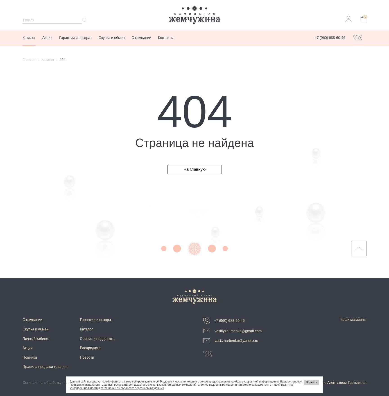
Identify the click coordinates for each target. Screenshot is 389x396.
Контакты (166, 38)
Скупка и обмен (112, 38)
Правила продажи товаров (45, 367)
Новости (87, 357)
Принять (311, 382)
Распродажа (90, 348)
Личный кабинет (36, 339)
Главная (29, 60)
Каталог (29, 38)
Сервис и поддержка (97, 339)
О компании (141, 38)
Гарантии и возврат (75, 38)
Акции (47, 38)
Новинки (30, 357)
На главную (194, 169)
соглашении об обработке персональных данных (132, 388)
